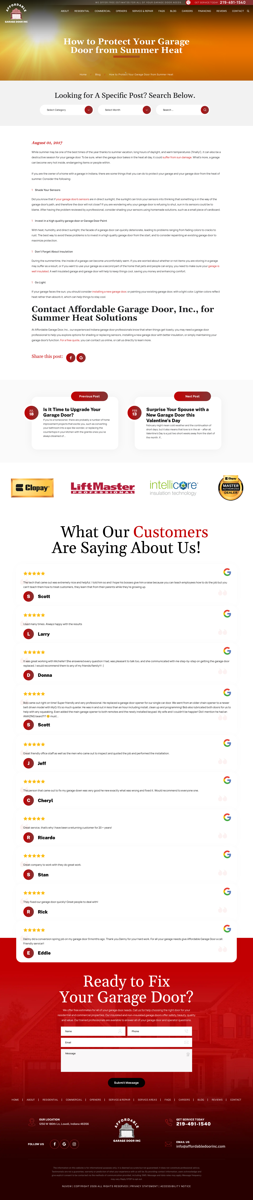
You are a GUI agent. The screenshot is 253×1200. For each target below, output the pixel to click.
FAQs (162, 11)
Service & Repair (142, 11)
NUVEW (67, 1186)
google (64, 1144)
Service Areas (147, 1099)
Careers (187, 11)
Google (81, 357)
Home (15, 1099)
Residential (81, 11)
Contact (238, 11)
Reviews (221, 11)
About (65, 11)
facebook (70, 357)
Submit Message (126, 1083)
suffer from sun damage (177, 157)
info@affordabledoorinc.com (200, 1146)
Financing (204, 11)
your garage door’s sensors (72, 199)
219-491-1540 (233, 2)
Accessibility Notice (175, 1186)
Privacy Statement (144, 1186)
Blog (173, 11)
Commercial (103, 11)
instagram (74, 1144)
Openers (121, 11)
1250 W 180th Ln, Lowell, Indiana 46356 (64, 1123)
